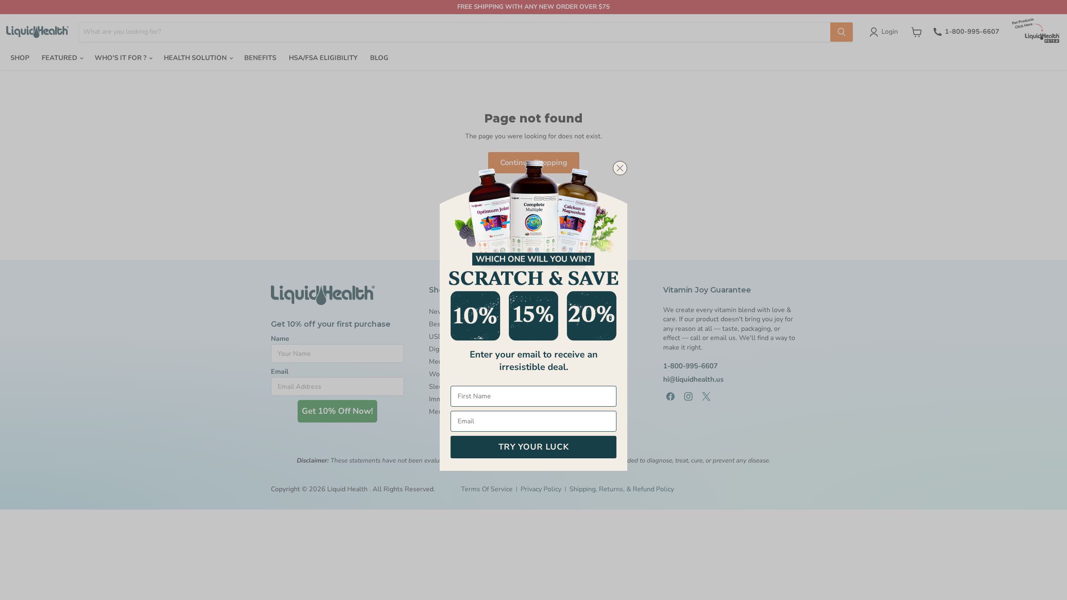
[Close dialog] (620, 168)
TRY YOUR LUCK (533, 446)
